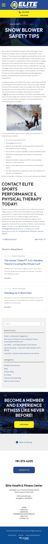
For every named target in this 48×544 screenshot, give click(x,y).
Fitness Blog (9, 372)
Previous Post (11, 239)
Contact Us (24, 470)
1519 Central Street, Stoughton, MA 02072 (24, 497)
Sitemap (21, 535)
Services (24, 510)
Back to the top (25, 442)
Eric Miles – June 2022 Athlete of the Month (20, 345)
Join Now (24, 424)
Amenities (24, 512)
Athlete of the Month (12, 365)
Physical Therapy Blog (29, 24)
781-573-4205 (23, 226)
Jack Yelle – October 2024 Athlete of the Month (21, 353)
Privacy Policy (12, 535)
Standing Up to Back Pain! (18, 292)
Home (24, 507)
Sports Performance (12, 381)
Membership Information (24, 514)
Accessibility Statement (33, 535)
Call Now (25, 12)
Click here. (29, 492)
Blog (5, 369)
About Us (24, 516)
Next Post (39, 239)
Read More (7, 278)
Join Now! (24, 15)
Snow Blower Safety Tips (24, 33)
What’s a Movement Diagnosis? (16, 336)
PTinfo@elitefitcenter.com (11, 229)
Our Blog (7, 375)
